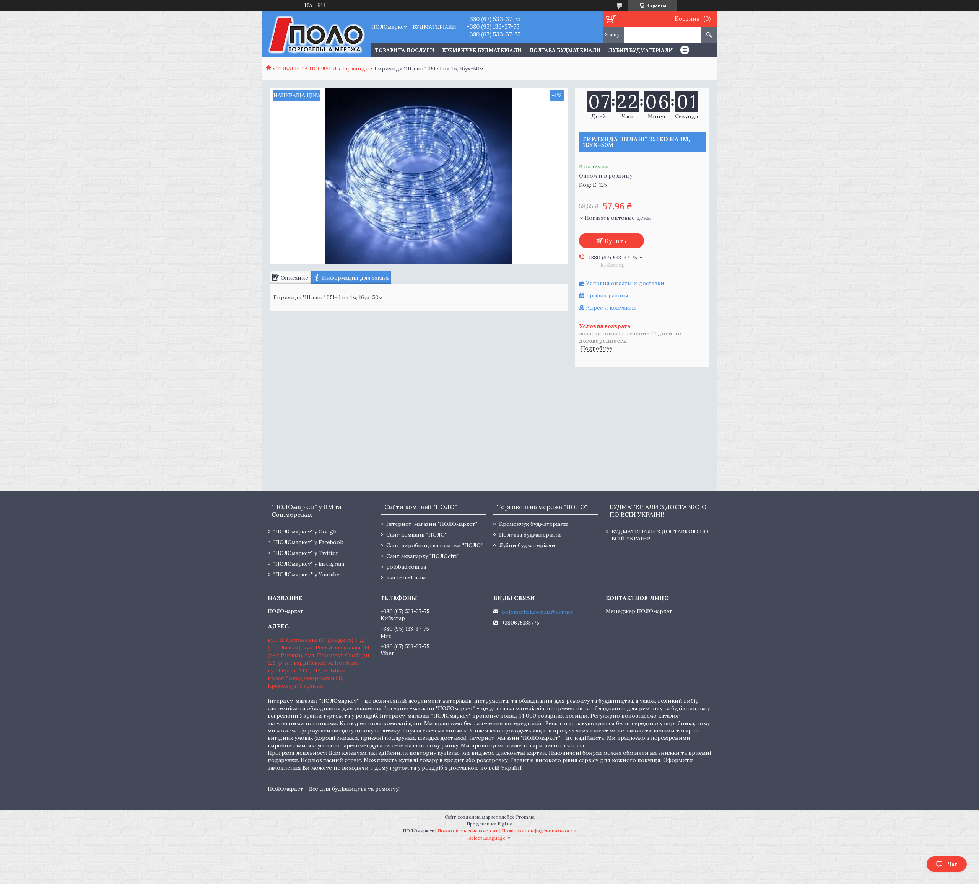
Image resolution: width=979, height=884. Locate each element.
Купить (615, 241)
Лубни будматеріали (640, 50)
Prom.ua (525, 817)
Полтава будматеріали (564, 50)
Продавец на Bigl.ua (489, 824)
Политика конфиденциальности (539, 830)
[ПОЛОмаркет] (316, 34)
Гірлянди (355, 68)
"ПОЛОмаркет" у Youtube (306, 574)
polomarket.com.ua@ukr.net (537, 611)
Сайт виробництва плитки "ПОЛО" (434, 545)
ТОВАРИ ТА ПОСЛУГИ (404, 50)
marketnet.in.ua (406, 577)
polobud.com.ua (406, 566)
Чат (952, 864)
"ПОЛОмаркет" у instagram (308, 563)
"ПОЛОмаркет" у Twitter (305, 553)
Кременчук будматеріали (481, 50)
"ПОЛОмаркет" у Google (305, 531)
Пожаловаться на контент (467, 830)
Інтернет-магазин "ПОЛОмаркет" (431, 523)
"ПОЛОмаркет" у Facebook (308, 542)
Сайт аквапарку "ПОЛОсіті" (422, 556)
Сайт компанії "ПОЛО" (416, 534)
